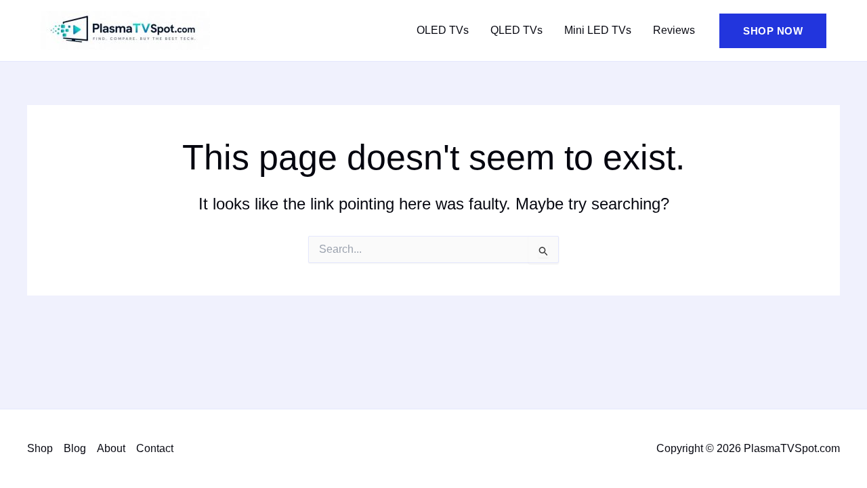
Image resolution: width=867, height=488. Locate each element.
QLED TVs (516, 30)
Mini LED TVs (597, 30)
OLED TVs (443, 30)
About (111, 448)
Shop (40, 448)
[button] (772, 31)
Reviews (674, 30)
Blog (75, 448)
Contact (154, 448)
